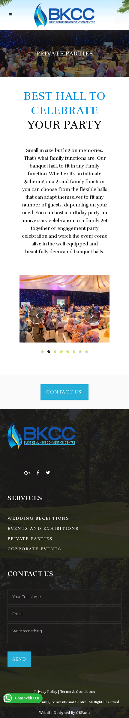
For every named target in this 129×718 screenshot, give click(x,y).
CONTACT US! (64, 392)
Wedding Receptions (38, 518)
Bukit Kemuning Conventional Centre (54, 702)
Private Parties (30, 538)
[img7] (65, 309)
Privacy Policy (45, 692)
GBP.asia (83, 713)
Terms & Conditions (77, 692)
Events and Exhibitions (43, 528)
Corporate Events (34, 548)
